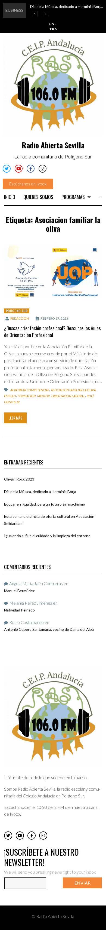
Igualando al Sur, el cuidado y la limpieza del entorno (47, 535)
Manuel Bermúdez (19, 590)
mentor (43, 396)
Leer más (15, 418)
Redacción (19, 318)
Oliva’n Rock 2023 (19, 479)
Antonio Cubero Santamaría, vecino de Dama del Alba (49, 629)
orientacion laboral (68, 396)
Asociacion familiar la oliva (73, 390)
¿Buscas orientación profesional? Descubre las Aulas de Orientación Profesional (52, 331)
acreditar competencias (29, 390)
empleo (10, 396)
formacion (27, 396)
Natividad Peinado (19, 610)
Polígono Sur (17, 310)
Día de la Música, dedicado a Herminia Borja (40, 491)
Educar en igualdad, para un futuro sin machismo (44, 504)
